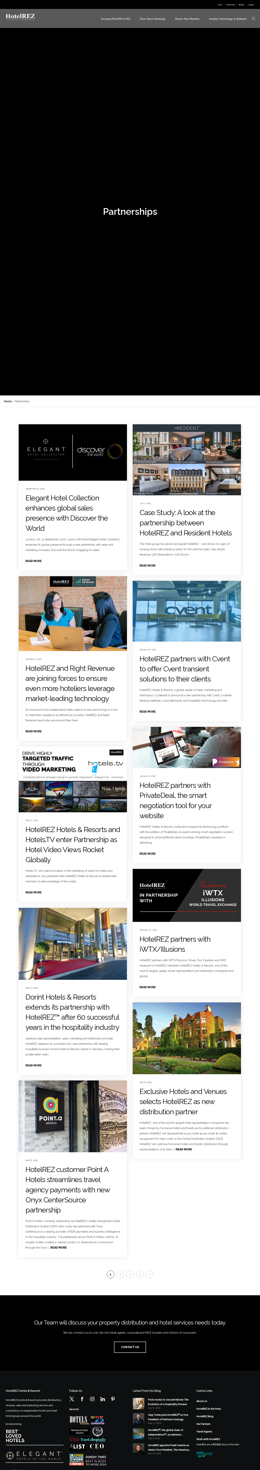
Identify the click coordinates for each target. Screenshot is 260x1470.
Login (251, 5)
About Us (201, 1401)
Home (8, 401)
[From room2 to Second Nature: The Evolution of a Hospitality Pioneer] (138, 1403)
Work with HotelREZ (208, 1439)
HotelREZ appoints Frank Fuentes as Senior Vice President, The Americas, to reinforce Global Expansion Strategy (168, 1447)
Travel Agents (204, 1432)
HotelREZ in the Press (208, 1409)
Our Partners (203, 1424)
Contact (230, 5)
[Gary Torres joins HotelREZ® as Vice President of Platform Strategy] (138, 1419)
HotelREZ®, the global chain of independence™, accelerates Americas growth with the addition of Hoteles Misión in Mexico (168, 1432)
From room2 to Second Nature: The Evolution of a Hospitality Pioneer (168, 1402)
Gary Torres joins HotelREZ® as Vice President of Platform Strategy (168, 1417)
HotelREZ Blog (204, 1416)
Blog (241, 5)
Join (220, 5)
